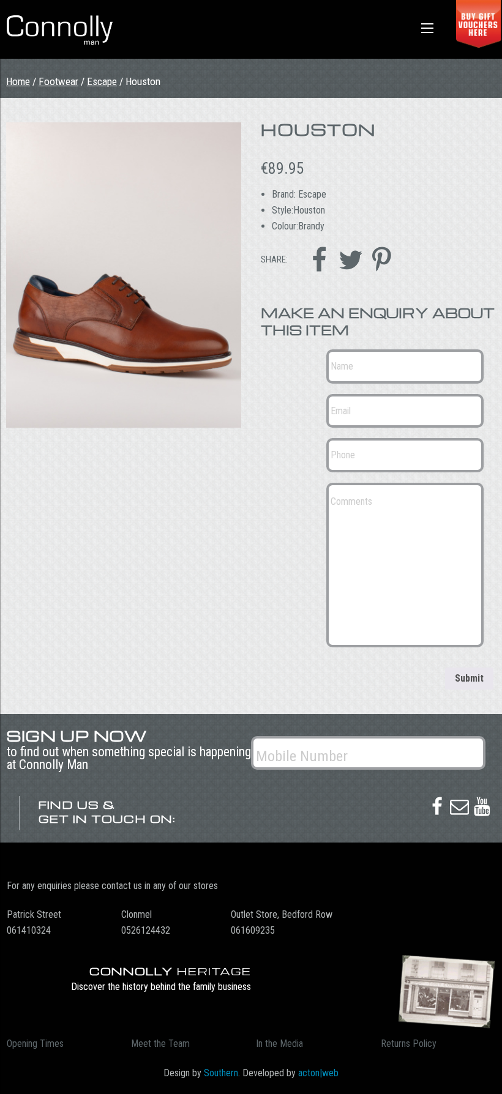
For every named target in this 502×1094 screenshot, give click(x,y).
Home (18, 81)
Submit (469, 678)
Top (473, 1065)
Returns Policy (408, 1043)
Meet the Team (160, 1043)
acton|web (318, 1073)
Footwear (58, 81)
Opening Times (35, 1043)
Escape (102, 81)
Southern (221, 1073)
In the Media (279, 1043)
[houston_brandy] (123, 275)
